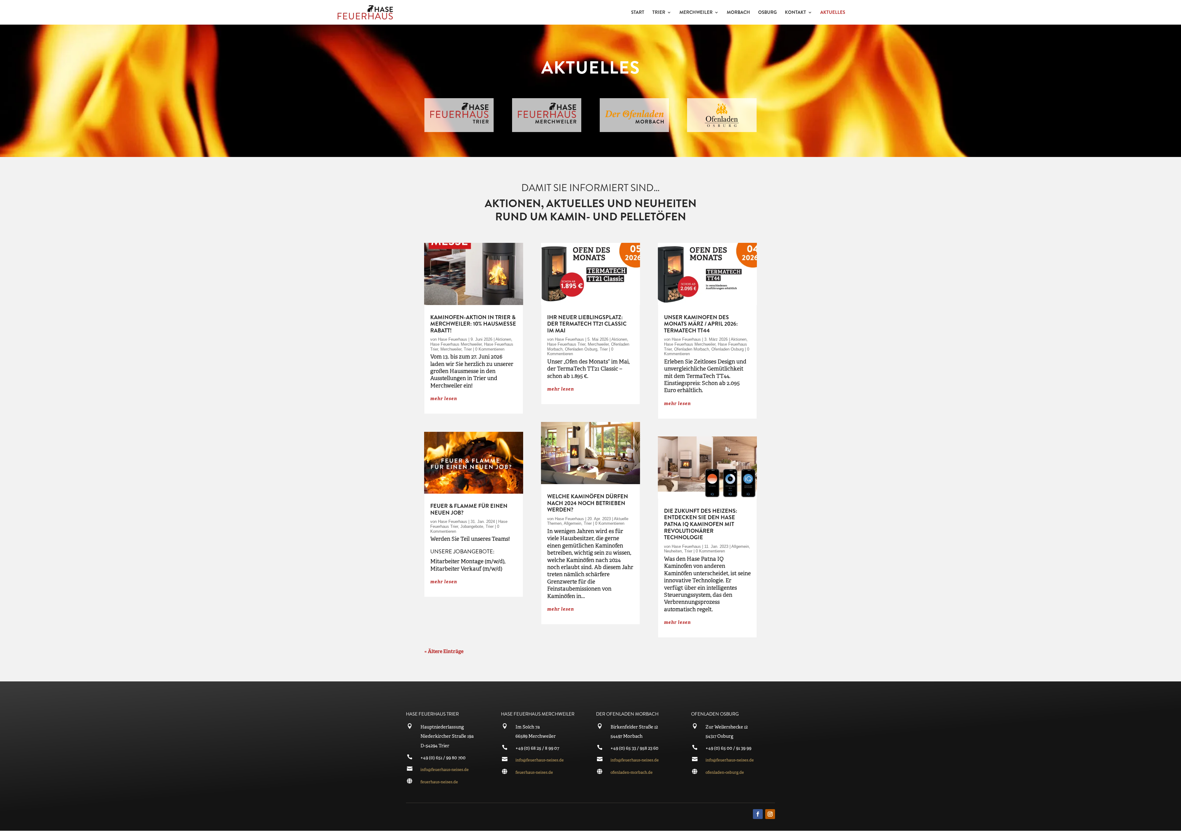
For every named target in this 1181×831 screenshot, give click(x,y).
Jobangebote (471, 526)
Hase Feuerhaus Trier (566, 344)
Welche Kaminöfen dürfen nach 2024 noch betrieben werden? (587, 503)
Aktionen (503, 339)
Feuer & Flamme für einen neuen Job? (468, 509)
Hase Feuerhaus (452, 339)
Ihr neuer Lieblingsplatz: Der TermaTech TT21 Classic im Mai (586, 324)
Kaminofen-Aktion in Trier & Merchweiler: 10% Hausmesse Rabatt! (473, 324)
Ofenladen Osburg (581, 349)
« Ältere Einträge (443, 651)
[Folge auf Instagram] (770, 814)
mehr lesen (443, 398)
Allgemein (572, 523)
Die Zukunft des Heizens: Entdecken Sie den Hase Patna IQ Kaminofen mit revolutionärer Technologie (700, 524)
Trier (468, 349)
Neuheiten (673, 551)
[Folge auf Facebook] (758, 814)
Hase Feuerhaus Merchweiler (456, 344)
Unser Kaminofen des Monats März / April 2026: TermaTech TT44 (701, 324)
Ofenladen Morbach (691, 349)
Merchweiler (450, 349)
